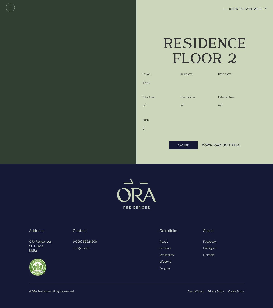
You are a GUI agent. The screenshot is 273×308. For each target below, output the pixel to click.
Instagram (210, 248)
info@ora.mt (81, 248)
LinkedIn (209, 255)
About (164, 241)
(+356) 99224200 (85, 241)
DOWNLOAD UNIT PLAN (221, 145)
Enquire (165, 268)
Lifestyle (165, 262)
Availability (167, 255)
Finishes (165, 248)
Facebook (209, 241)
